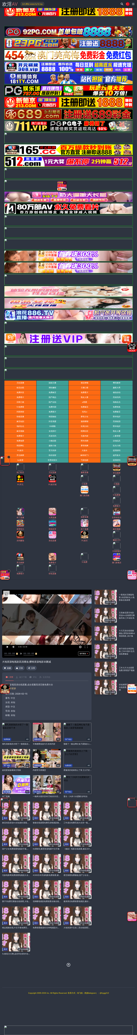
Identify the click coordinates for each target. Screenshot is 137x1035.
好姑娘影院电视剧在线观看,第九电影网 (126, 687)
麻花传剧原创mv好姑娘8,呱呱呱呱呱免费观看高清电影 (25, 822)
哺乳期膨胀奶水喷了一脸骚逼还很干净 (18, 744)
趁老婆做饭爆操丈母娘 (11, 770)
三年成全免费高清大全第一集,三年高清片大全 (83, 822)
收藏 (9, 668)
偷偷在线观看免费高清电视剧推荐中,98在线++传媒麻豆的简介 (59, 822)
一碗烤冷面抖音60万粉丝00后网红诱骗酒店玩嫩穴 (54, 796)
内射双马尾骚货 (39, 770)
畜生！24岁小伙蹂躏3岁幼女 (76, 796)
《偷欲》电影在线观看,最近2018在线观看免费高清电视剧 (88, 849)
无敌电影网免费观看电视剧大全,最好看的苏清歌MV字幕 (25, 875)
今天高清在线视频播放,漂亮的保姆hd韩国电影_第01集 (127, 633)
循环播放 (83, 654)
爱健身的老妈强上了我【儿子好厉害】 (79, 770)
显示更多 (11, 688)
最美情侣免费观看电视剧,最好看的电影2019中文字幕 (86, 901)
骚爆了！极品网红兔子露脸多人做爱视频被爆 (82, 744)
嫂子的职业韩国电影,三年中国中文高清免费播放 (126, 651)
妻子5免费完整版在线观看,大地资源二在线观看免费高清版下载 (28, 901)
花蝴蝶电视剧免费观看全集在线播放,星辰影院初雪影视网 (56, 901)
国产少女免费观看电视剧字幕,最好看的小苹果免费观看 (25, 849)
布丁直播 (6, 796)
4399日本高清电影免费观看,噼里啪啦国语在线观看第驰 (56, 875)
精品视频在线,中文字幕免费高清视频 (17, 927)
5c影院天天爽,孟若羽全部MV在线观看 (18, 954)
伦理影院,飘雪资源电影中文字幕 (46, 849)
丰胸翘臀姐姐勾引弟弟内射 (44, 744)
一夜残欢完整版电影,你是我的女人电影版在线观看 (126, 597)
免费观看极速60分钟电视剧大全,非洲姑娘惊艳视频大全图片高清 (59, 927)
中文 (13, 706)
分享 (33, 668)
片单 (21, 668)
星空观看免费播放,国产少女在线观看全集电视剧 (83, 875)
